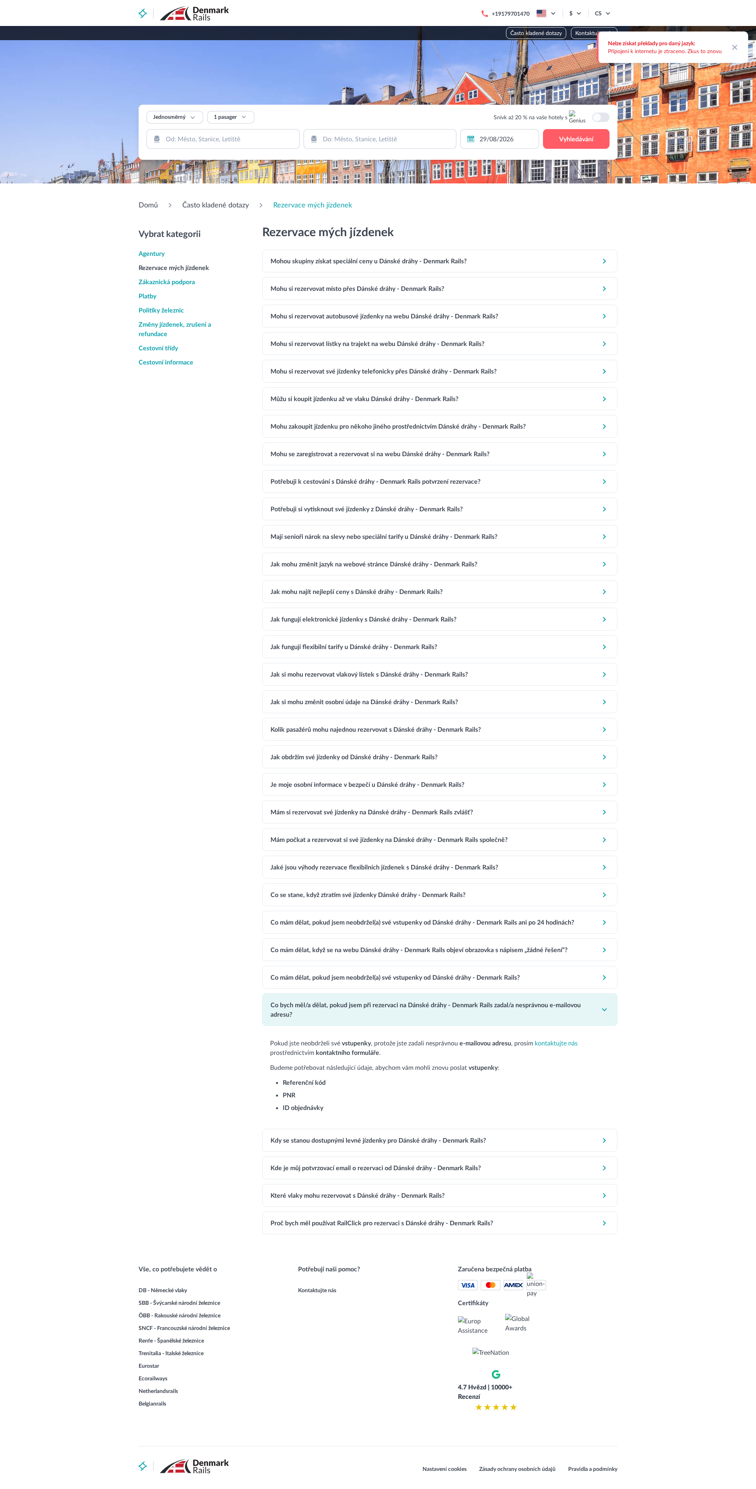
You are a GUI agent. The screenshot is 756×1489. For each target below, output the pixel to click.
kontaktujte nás (556, 1043)
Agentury (152, 253)
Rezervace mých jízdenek (312, 204)
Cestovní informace (166, 362)
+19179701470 (511, 13)
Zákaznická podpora (167, 281)
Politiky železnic (161, 310)
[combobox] (223, 139)
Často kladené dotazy (536, 33)
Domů (148, 204)
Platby (147, 296)
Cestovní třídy (158, 347)
